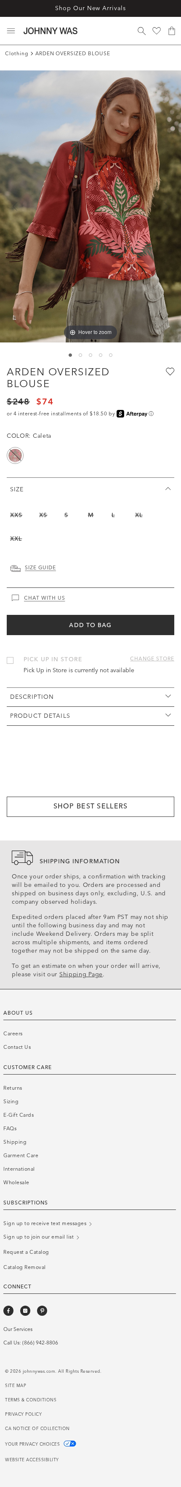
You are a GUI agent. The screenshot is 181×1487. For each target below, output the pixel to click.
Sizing (11, 1101)
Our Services (17, 1329)
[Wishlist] (156, 31)
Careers (13, 1034)
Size (17, 489)
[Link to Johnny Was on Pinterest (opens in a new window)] (42, 1311)
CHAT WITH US (44, 598)
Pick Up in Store (53, 659)
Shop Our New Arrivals (90, 8)
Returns (12, 1088)
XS (43, 515)
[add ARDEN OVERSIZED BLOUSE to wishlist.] (169, 371)
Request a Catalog (26, 1252)
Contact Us (17, 1047)
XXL (16, 538)
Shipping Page (81, 974)
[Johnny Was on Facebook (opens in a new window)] (8, 1311)
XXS (16, 515)
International (19, 1169)
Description (32, 696)
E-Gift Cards (18, 1115)
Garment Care (20, 1155)
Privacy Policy (23, 1414)
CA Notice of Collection (37, 1428)
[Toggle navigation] (11, 31)
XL (139, 515)
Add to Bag (90, 625)
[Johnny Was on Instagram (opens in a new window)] (25, 1311)
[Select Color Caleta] (15, 455)
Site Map (15, 1385)
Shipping (15, 1142)
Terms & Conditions (30, 1400)
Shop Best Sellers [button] (90, 806)
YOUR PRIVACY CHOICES (33, 1444)
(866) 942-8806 (40, 1343)
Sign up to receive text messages (45, 1223)
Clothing (17, 54)
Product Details (40, 715)
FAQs (9, 1128)
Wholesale (16, 1182)
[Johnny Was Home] (50, 30)
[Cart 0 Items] (172, 31)
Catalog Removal (24, 1267)
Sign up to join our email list (39, 1237)
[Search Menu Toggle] (141, 31)
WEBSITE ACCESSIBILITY (32, 1460)
